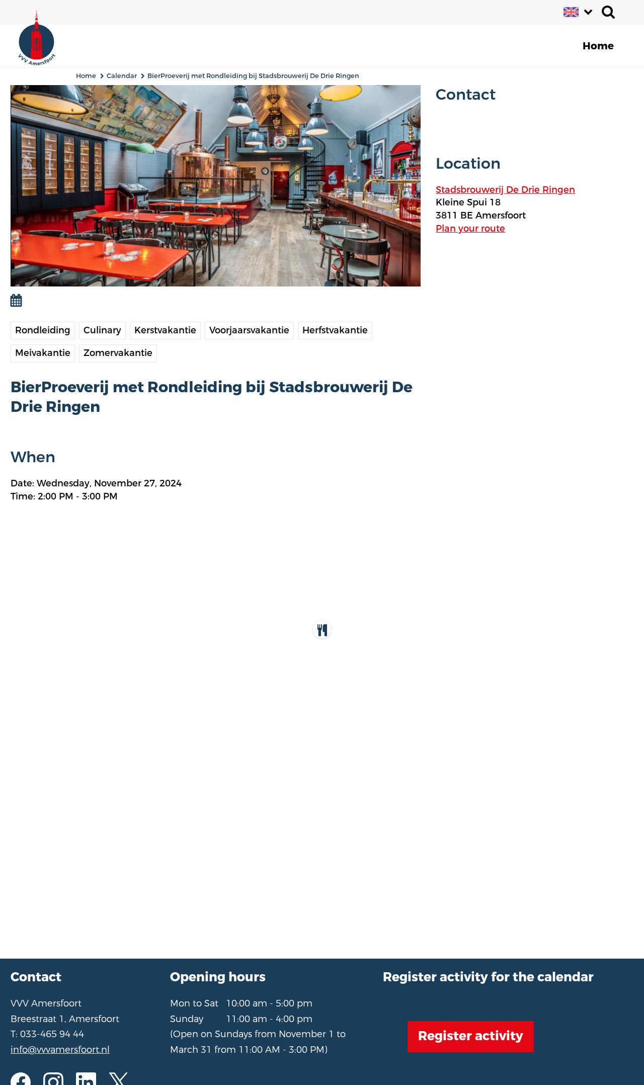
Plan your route (470, 229)
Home (86, 75)
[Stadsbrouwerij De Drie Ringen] (322, 629)
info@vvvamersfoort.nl (60, 1050)
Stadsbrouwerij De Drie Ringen (505, 190)
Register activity (470, 1036)
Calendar (122, 75)
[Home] (43, 35)
